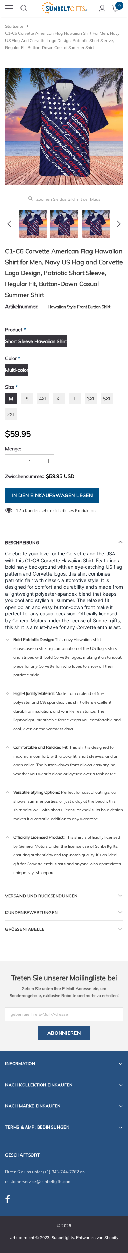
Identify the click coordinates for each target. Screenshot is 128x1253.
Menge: (13, 449)
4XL (43, 399)
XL (59, 399)
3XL (91, 399)
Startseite (14, 26)
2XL (11, 414)
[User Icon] (102, 8)
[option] (64, 126)
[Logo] (64, 7)
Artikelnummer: (21, 306)
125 (20, 510)
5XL (107, 399)
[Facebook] (7, 1199)
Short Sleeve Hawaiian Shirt (36, 341)
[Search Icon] (23, 8)
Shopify (111, 1237)
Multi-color (16, 370)
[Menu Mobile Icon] (9, 8)
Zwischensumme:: (24, 476)
